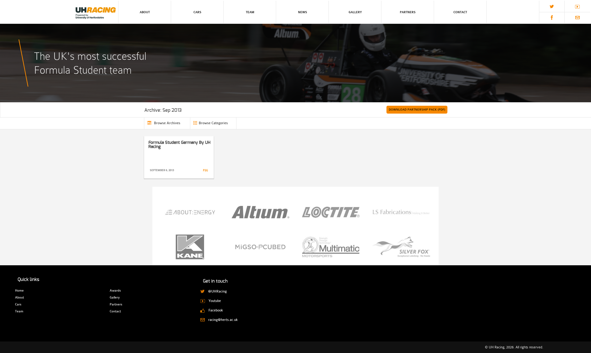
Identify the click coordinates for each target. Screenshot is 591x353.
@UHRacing (552, 6)
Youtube (577, 7)
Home (19, 290)
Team (250, 12)
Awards (114, 290)
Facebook (552, 17)
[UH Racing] (59, 12)
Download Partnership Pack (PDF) (417, 109)
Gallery (355, 12)
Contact (460, 12)
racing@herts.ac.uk (577, 17)
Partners (408, 12)
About (145, 12)
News (302, 12)
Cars (197, 12)
